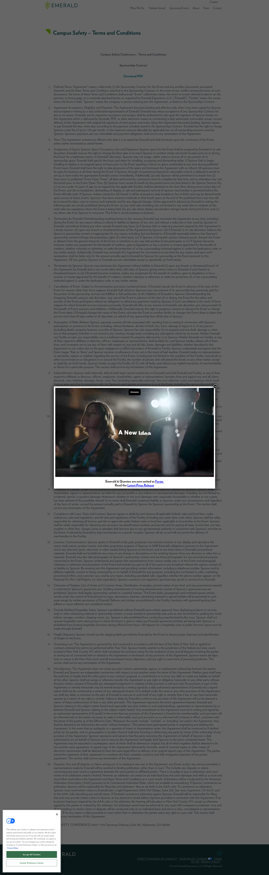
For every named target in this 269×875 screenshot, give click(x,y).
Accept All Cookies (32, 854)
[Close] (57, 814)
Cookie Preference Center (32, 863)
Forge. (159, 481)
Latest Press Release (140, 485)
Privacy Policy (12, 848)
